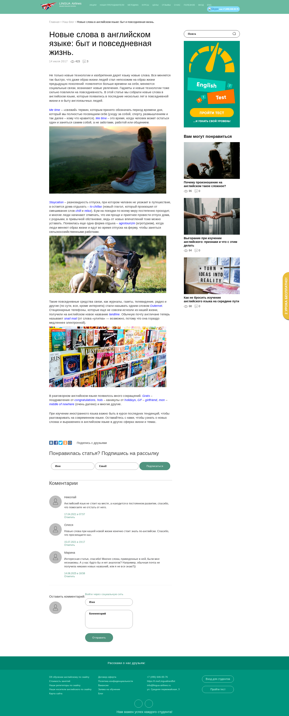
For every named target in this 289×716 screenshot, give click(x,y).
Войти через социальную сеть (104, 594)
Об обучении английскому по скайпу (69, 677)
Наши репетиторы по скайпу (64, 685)
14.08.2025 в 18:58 (74, 573)
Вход (201, 5)
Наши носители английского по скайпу (70, 689)
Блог (100, 693)
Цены (155, 5)
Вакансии (103, 685)
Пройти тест (217, 689)
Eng (209, 5)
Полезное (189, 5)
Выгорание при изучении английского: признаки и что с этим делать (210, 241)
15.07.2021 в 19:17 (74, 541)
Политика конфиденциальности (115, 681)
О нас (177, 5)
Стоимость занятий (59, 681)
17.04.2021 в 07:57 (74, 514)
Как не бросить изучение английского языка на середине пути (211, 299)
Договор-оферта (107, 677)
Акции (93, 5)
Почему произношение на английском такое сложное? (205, 184)
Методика (133, 5)
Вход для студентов (218, 679)
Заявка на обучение (109, 689)
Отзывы (166, 5)
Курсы (145, 5)
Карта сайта (55, 693)
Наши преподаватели (112, 5)
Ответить (69, 517)
